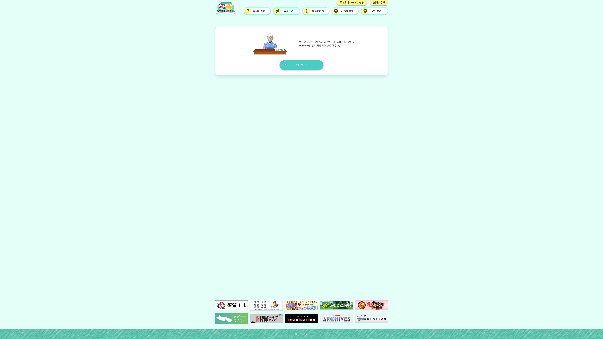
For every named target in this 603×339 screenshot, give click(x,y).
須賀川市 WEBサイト (352, 2)
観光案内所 (318, 11)
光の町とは (259, 11)
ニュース (288, 11)
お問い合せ (379, 2)
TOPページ (301, 65)
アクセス (376, 11)
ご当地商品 (347, 11)
